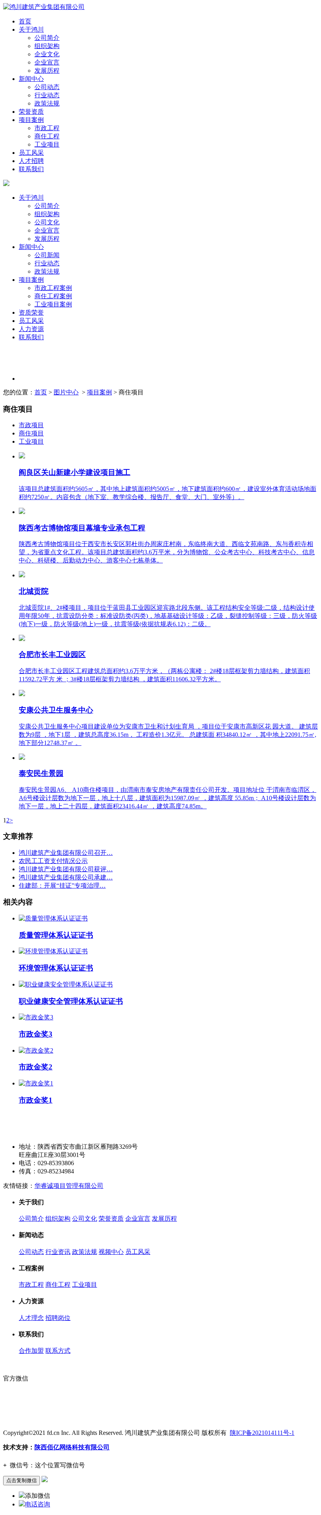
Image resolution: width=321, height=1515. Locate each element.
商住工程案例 (53, 296)
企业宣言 (47, 62)
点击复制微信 (21, 1480)
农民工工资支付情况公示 (53, 861)
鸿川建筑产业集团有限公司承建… (66, 877)
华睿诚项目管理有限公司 (68, 1185)
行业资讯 (57, 1251)
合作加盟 (31, 1350)
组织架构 (47, 46)
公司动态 (47, 87)
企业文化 (47, 54)
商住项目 (31, 433)
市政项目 (31, 425)
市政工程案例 (53, 288)
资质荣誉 (31, 312)
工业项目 (47, 144)
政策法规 (47, 103)
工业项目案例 (53, 304)
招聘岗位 (57, 1317)
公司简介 (47, 37)
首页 (25, 21)
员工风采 (31, 152)
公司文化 (47, 222)
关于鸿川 (31, 29)
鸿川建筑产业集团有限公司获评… (66, 869)
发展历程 (47, 70)
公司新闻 (47, 255)
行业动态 (47, 95)
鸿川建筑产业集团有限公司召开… (66, 852)
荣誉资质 (31, 111)
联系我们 (31, 169)
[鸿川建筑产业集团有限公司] (44, 7)
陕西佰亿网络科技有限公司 (72, 1447)
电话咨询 (37, 1504)
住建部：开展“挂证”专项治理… (62, 885)
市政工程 (47, 128)
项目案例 (31, 119)
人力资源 (31, 329)
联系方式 (57, 1350)
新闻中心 (31, 78)
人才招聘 (31, 161)
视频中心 (111, 1251)
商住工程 (47, 136)
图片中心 (66, 392)
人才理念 (31, 1317)
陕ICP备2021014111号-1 (262, 1432)
